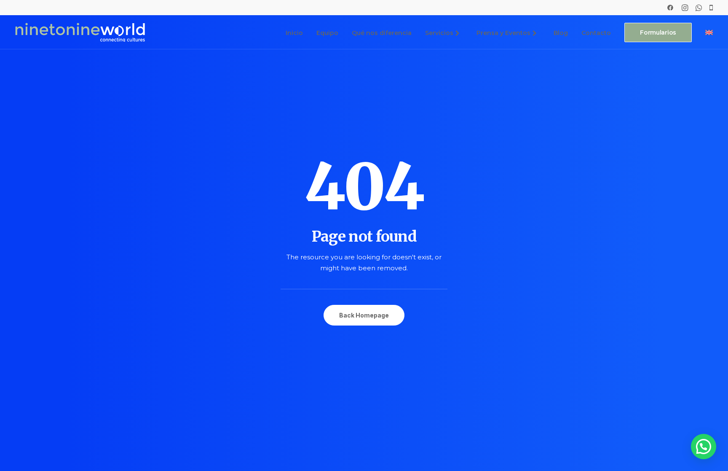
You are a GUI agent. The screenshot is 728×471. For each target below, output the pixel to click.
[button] (670, 7)
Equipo (327, 33)
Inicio (294, 33)
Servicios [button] (439, 33)
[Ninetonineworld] (80, 32)
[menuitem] (670, 7)
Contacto (596, 33)
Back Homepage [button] (364, 315)
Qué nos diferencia (382, 33)
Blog (561, 33)
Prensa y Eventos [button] (503, 33)
